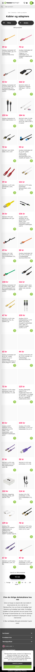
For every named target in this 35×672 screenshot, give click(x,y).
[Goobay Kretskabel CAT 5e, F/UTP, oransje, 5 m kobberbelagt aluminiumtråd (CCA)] (26, 342)
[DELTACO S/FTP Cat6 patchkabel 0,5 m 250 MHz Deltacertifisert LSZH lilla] (9, 449)
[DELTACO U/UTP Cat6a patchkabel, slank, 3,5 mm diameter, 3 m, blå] (9, 376)
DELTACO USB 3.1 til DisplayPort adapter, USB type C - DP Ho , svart (25, 87)
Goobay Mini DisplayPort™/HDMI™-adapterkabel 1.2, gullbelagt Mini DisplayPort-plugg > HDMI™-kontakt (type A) (9, 529)
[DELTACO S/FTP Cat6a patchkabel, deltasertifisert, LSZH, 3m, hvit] (26, 172)
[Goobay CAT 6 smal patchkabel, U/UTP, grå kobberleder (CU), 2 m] (26, 548)
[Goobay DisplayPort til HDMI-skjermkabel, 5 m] (9, 105)
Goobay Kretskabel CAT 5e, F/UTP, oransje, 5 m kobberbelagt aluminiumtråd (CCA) (25, 357)
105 (30, 582)
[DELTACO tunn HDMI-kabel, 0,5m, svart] (9, 137)
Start (9, 12)
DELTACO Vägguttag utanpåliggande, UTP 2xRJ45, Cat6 (8, 496)
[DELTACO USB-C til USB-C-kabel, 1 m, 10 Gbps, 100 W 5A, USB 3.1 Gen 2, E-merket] (26, 105)
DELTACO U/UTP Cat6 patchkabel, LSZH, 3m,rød (8, 186)
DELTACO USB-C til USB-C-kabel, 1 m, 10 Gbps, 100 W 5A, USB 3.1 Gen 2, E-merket (26, 121)
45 (25, 582)
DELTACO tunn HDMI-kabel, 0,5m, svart (8, 150)
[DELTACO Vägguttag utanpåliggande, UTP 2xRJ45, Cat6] (9, 481)
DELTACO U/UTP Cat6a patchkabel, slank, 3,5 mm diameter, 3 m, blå (8, 391)
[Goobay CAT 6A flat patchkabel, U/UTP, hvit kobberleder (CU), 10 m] (26, 413)
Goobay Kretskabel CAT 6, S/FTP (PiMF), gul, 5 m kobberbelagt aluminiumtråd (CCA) (9, 52)
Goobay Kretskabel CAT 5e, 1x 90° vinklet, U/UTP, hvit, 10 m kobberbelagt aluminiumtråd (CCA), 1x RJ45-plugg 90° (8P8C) (9, 358)
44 (22, 582)
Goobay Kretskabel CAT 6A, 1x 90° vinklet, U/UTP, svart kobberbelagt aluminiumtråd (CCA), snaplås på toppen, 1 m (25, 154)
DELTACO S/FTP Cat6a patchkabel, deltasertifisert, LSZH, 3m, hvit (25, 187)
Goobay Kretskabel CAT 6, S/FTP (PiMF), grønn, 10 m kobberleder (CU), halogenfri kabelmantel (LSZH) (9, 288)
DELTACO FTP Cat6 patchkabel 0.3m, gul (8, 217)
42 (16, 582)
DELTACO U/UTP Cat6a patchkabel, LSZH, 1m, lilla (8, 562)
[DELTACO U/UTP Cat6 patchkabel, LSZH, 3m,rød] (9, 172)
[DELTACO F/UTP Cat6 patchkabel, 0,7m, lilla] (26, 449)
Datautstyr (13, 12)
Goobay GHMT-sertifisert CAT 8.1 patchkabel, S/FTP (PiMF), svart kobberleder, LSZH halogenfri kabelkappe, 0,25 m (25, 221)
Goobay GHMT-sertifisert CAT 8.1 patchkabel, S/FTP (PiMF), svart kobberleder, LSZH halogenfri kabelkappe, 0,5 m (8, 430)
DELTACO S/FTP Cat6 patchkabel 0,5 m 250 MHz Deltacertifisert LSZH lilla (8, 465)
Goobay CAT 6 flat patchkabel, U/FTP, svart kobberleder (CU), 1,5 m (8, 256)
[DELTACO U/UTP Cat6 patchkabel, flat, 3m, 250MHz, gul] (9, 305)
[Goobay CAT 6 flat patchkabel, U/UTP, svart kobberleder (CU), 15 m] (26, 481)
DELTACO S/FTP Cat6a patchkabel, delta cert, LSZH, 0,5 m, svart (25, 527)
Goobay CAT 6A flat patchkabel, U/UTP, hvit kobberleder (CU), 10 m (25, 427)
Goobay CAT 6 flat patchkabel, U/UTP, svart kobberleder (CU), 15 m (25, 497)
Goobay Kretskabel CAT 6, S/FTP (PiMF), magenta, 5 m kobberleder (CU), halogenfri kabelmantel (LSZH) (25, 54)
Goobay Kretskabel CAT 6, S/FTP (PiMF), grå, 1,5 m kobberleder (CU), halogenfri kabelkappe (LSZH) (9, 88)
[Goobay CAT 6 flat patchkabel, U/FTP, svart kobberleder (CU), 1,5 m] (9, 240)
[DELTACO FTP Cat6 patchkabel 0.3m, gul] (9, 204)
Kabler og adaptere (22, 12)
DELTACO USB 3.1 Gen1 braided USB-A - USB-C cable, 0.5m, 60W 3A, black (25, 287)
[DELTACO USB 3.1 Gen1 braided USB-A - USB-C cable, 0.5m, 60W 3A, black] (26, 272)
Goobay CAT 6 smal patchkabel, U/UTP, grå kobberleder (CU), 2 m (25, 562)
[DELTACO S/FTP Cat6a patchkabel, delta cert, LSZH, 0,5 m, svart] (26, 513)
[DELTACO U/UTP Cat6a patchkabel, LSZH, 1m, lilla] (9, 548)
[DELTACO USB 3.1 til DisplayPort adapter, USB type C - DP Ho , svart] (26, 72)
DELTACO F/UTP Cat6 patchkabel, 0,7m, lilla (25, 463)
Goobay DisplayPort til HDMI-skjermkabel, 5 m (9, 119)
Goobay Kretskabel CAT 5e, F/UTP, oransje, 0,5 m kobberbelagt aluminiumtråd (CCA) (25, 256)
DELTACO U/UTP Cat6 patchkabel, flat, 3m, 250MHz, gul (8, 320)
